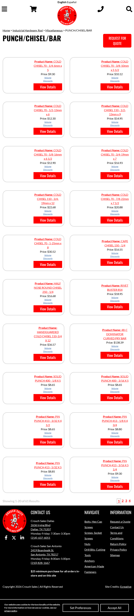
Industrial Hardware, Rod (28, 30)
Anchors (89, 560)
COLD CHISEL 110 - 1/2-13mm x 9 (114, 110)
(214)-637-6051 (40, 537)
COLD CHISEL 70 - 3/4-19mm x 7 (115, 154)
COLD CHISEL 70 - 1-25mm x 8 (47, 243)
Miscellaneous (54, 30)
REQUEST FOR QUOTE (117, 40)
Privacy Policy (118, 549)
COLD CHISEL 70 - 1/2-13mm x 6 (48, 110)
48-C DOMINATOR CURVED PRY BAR (115, 334)
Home (6, 30)
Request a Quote (120, 521)
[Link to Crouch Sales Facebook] (6, 537)
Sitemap (115, 555)
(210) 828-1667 (40, 562)
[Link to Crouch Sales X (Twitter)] (14, 537)
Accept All (114, 608)
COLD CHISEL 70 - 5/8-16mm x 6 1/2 (48, 154)
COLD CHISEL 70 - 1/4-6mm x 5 (48, 65)
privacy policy (10, 611)
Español (71, 2)
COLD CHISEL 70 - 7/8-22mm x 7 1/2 (115, 199)
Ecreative (125, 586)
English (62, 2)
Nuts (87, 544)
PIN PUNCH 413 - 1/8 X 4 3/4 (115, 421)
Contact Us (117, 527)
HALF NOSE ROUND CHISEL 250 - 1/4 (48, 287)
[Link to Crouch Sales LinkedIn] (22, 537)
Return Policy (118, 544)
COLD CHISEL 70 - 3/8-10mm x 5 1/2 (115, 65)
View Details (48, 86)
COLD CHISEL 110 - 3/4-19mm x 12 (47, 199)
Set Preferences (80, 608)
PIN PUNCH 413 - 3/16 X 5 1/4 (115, 465)
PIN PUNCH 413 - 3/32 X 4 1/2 (48, 421)
